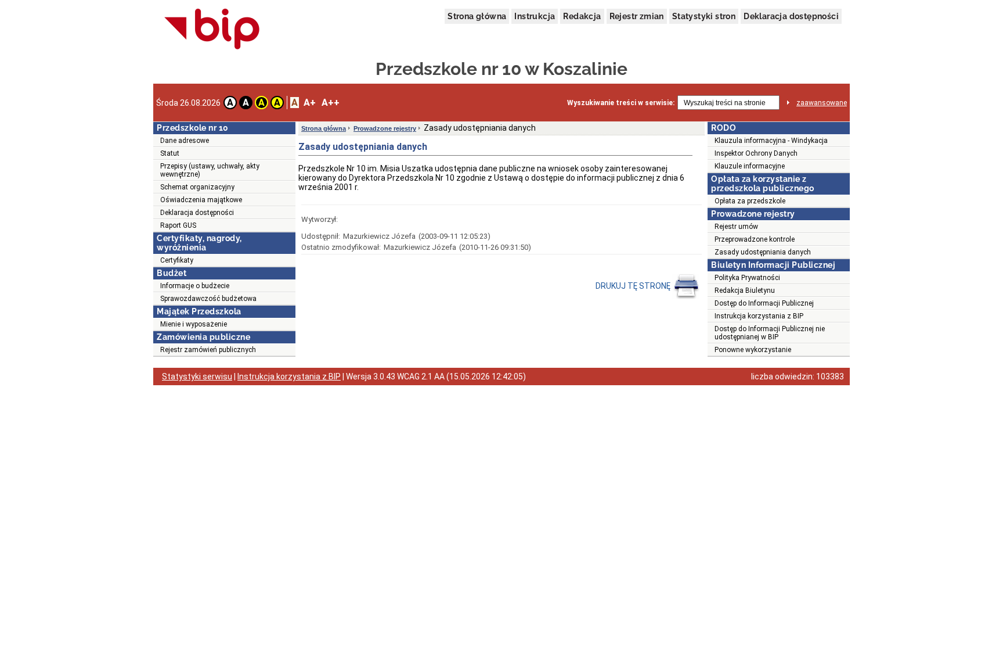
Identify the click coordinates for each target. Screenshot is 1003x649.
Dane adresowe (184, 141)
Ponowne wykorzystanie (753, 350)
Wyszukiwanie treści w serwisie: (620, 103)
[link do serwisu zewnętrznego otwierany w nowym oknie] (212, 30)
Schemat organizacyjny (197, 187)
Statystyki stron (703, 16)
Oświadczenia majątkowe (201, 200)
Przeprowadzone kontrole (755, 239)
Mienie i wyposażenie (193, 324)
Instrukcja (534, 16)
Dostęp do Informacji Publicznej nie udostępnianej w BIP (770, 333)
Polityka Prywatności (747, 278)
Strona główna (477, 16)
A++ (331, 102)
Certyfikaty (176, 260)
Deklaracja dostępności (791, 16)
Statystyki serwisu (197, 376)
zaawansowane (821, 103)
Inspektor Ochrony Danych (756, 153)
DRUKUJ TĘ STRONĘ (634, 286)
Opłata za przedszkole (750, 201)
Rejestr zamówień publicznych (208, 350)
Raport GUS (178, 225)
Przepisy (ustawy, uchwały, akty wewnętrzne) (209, 170)
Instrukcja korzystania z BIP (759, 316)
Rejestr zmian (636, 16)
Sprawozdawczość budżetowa (208, 299)
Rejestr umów (736, 227)
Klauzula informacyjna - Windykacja (771, 141)
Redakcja (582, 16)
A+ (310, 102)
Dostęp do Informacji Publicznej (764, 303)
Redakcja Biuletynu (745, 290)
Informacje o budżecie (194, 286)
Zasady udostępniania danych (763, 252)
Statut (169, 153)
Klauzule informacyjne (750, 166)
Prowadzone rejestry (384, 128)
